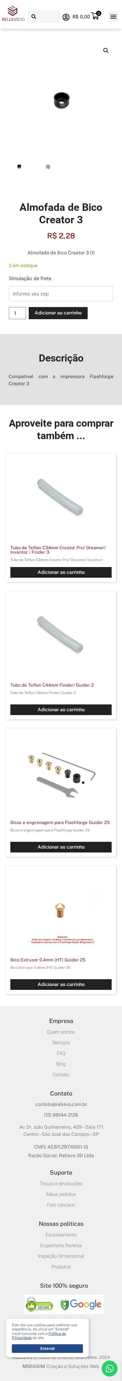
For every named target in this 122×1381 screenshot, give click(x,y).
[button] (113, 16)
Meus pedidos (61, 1194)
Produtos (61, 1267)
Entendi (47, 1348)
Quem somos (61, 1032)
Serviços (61, 1043)
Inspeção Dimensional (61, 1256)
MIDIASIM (34, 1366)
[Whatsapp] (110, 1369)
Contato (61, 1074)
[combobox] (44, 16)
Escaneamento (61, 1235)
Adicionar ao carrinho (58, 313)
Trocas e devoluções (61, 1183)
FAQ (61, 1053)
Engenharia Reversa (61, 1245)
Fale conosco (61, 1205)
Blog (61, 1064)
